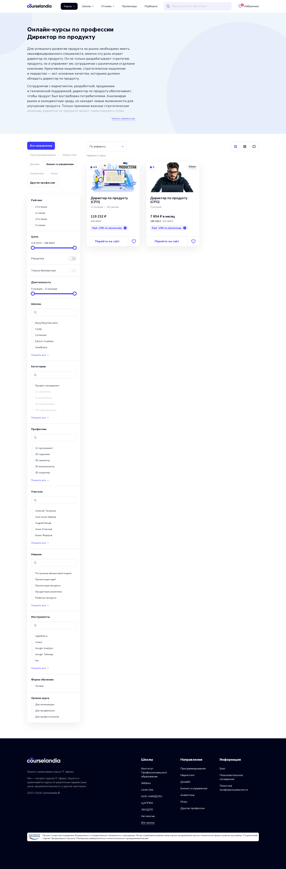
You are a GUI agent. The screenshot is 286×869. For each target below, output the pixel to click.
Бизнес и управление (193, 788)
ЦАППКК (147, 803)
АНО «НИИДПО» (151, 796)
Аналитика (187, 795)
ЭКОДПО (147, 809)
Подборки (150, 6)
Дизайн (185, 782)
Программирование (193, 768)
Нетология (148, 816)
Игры (183, 802)
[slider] (33, 248)
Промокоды (129, 6)
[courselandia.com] (39, 5)
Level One (147, 790)
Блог (222, 768)
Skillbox (146, 783)
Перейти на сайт (107, 241)
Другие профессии (192, 808)
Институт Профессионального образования (154, 772)
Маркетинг (187, 775)
